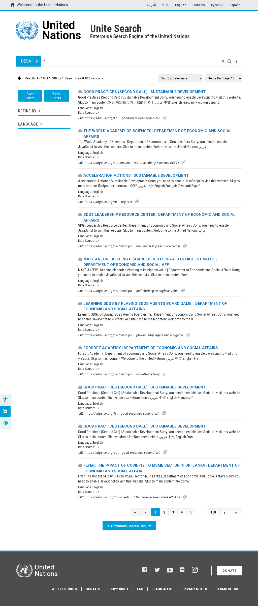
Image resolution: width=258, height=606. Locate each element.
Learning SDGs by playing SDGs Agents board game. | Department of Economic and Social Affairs (155, 306)
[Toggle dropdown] (38, 111)
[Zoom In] (5, 411)
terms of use (227, 589)
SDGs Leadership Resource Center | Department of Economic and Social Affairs (159, 217)
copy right (118, 589)
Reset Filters (56, 96)
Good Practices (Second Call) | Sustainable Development (144, 91)
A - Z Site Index (64, 589)
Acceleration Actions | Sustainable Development (136, 175)
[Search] (230, 61)
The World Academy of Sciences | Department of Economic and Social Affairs (157, 134)
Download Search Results (131, 526)
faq (140, 589)
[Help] (236, 61)
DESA (26, 61)
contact (93, 589)
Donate (229, 570)
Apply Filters (30, 96)
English (180, 5)
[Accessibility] (5, 399)
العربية (151, 5)
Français (198, 5)
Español (235, 5)
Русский (217, 5)
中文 (165, 5)
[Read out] (5, 423)
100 (213, 512)
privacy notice (194, 589)
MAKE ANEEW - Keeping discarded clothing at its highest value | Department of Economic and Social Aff (150, 262)
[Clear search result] (223, 61)
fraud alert (162, 589)
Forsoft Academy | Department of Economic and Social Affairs (150, 348)
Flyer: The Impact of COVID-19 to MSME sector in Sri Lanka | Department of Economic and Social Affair (161, 468)
